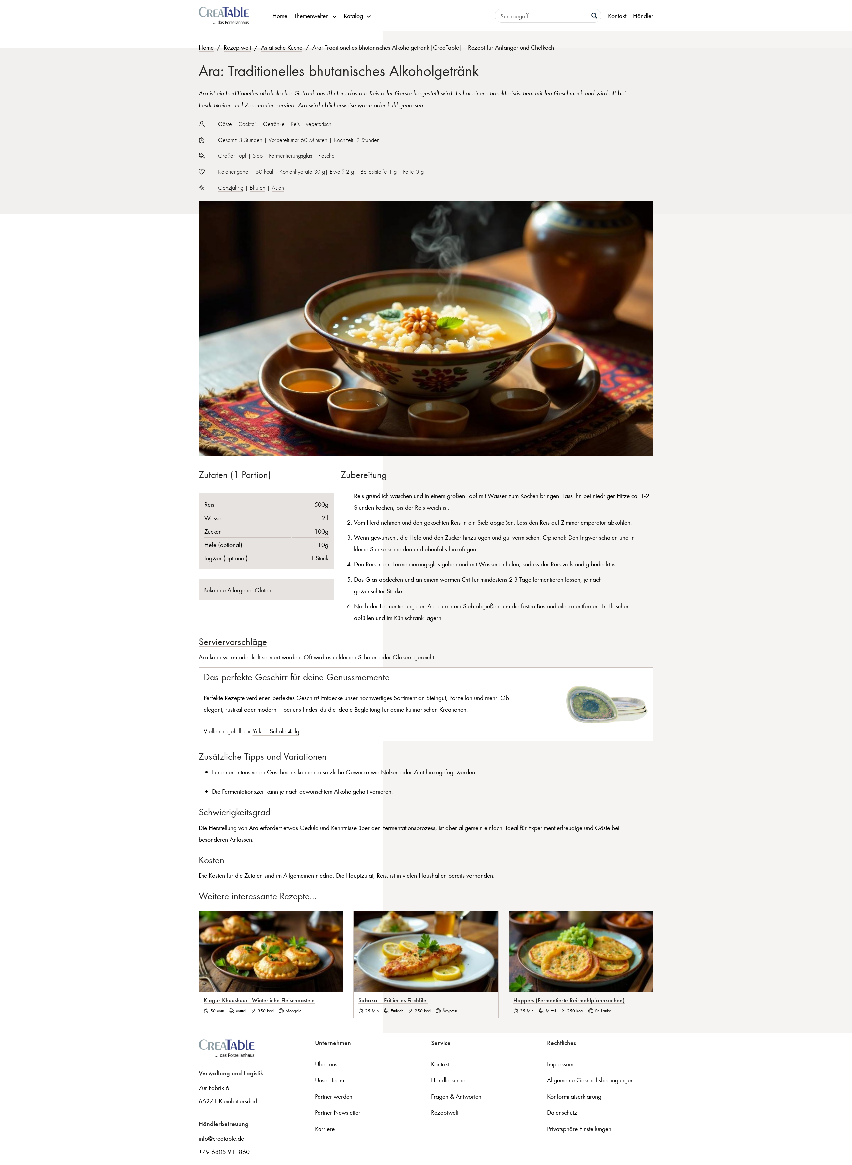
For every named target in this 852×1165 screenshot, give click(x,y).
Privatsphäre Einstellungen (579, 1128)
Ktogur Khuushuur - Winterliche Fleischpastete (259, 1000)
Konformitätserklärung (574, 1096)
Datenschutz (562, 1112)
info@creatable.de (221, 1138)
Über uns (326, 1064)
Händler (643, 15)
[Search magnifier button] (594, 16)
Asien (278, 187)
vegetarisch (318, 124)
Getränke (274, 124)
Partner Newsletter (337, 1112)
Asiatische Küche (281, 47)
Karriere (325, 1128)
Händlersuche (448, 1080)
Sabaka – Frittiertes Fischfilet (393, 1000)
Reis (295, 124)
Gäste (225, 124)
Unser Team (329, 1080)
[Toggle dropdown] (334, 15)
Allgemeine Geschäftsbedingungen (590, 1080)
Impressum (560, 1064)
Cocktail (247, 124)
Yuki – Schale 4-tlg (276, 731)
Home (279, 15)
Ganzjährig (230, 187)
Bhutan (257, 187)
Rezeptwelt (237, 47)
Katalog (353, 15)
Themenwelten (311, 15)
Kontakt (617, 15)
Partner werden (333, 1096)
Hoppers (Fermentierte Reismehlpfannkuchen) (569, 1000)
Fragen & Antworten (456, 1096)
